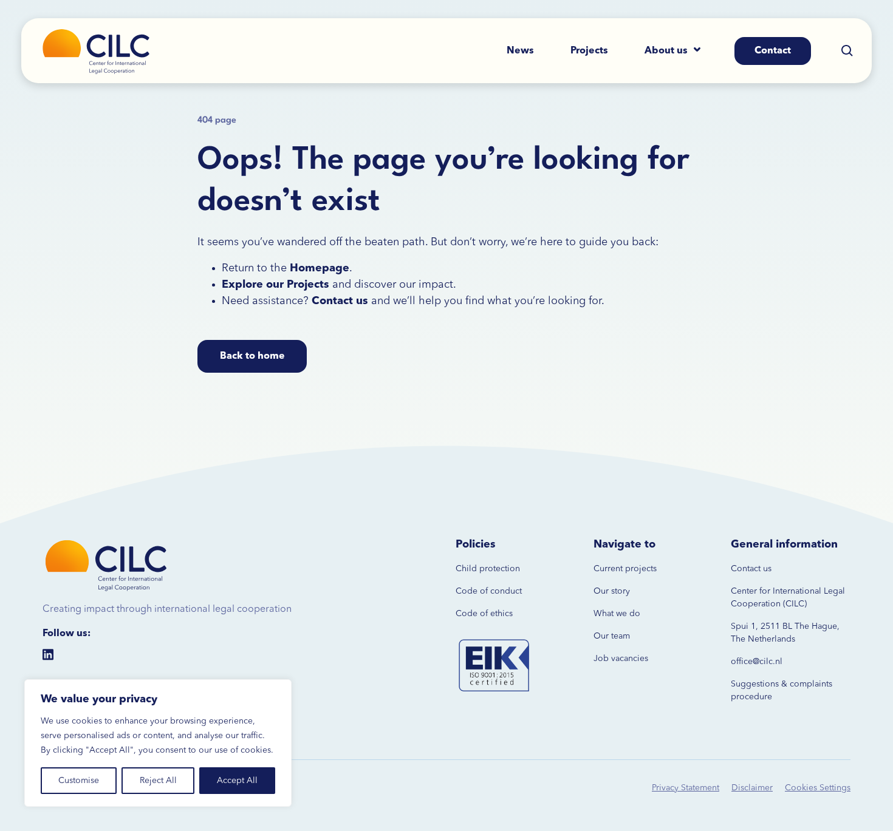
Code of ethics (484, 613)
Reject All (158, 780)
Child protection (488, 569)
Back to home (252, 356)
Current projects (625, 569)
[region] (158, 743)
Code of (472, 591)
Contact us (751, 569)
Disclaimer (752, 788)
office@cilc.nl (756, 661)
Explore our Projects (275, 284)
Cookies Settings (817, 788)
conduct (505, 591)
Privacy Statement (685, 788)
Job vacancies (621, 658)
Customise (78, 780)
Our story (612, 591)
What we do (617, 613)
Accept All (237, 780)
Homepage (319, 268)
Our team (612, 636)
